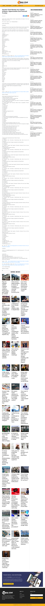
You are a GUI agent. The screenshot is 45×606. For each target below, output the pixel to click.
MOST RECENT (8, 5)
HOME (4, 5)
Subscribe (36, 597)
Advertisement (22, 596)
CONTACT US (20, 5)
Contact (21, 597)
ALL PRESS (15, 5)
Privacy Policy (22, 594)
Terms (21, 593)
